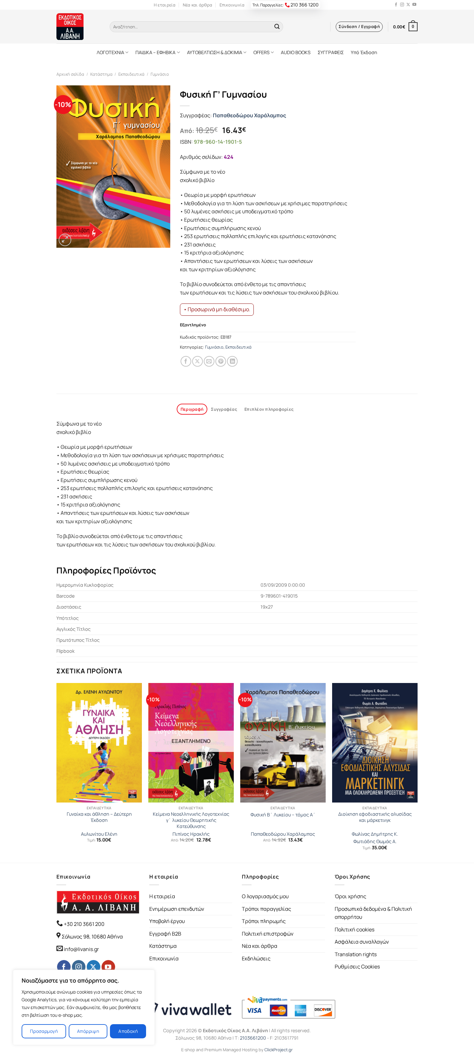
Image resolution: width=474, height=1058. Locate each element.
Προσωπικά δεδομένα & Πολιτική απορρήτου (373, 913)
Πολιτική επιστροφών (267, 933)
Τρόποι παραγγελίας (266, 908)
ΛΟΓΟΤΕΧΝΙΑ (110, 52)
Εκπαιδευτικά (131, 74)
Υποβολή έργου (167, 921)
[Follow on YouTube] (414, 5)
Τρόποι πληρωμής (264, 921)
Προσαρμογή (44, 1031)
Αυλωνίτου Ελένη (99, 834)
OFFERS (261, 52)
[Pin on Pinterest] (220, 361)
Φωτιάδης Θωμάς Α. (375, 841)
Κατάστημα (101, 74)
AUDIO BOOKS (296, 52)
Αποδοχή (128, 1031)
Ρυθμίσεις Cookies (357, 966)
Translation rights (356, 954)
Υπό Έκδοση (364, 52)
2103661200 (253, 1038)
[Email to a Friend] (209, 361)
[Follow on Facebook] (396, 5)
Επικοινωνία (232, 5)
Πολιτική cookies (354, 929)
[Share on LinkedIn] (232, 361)
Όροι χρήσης (350, 896)
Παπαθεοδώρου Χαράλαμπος (249, 115)
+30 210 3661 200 (83, 924)
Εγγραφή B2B (165, 933)
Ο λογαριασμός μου (265, 896)
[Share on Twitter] (197, 361)
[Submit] (277, 26)
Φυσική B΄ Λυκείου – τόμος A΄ (283, 815)
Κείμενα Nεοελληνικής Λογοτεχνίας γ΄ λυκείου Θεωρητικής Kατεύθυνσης (191, 820)
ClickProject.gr (278, 1050)
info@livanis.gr (81, 949)
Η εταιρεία (165, 5)
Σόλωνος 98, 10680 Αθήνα (92, 936)
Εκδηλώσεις (256, 958)
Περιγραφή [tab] (192, 409)
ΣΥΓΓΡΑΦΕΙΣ (331, 52)
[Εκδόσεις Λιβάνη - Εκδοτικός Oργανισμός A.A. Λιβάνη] (78, 26)
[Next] (417, 772)
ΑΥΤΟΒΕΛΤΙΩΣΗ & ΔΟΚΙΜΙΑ (214, 52)
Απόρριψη (88, 1031)
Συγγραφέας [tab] (224, 409)
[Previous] (57, 772)
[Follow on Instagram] (402, 5)
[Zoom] (65, 240)
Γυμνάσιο (160, 74)
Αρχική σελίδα (70, 74)
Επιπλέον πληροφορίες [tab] (268, 409)
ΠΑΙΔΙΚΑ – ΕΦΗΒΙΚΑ (155, 52)
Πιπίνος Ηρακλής (191, 834)
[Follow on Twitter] (408, 5)
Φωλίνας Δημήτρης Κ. (375, 834)
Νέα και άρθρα (197, 5)
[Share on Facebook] (186, 361)
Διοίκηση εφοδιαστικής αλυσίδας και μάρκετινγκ (375, 817)
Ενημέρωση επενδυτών (176, 908)
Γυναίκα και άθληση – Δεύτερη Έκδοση (99, 817)
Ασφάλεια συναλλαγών (362, 941)
